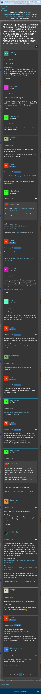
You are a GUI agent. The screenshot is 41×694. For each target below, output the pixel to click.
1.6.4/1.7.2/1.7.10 (10, 16)
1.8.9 (18, 16)
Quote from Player (14, 204)
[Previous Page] (11, 674)
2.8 (26, 14)
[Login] (34, 2)
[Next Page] (30, 674)
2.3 (14, 14)
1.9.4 (22, 16)
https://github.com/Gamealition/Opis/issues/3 (18, 128)
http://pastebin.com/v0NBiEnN (13, 289)
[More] (36, 60)
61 (20, 674)
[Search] (29, 2)
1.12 (34, 16)
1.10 (26, 16)
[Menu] (38, 2)
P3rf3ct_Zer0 (20, 581)
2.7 (23, 14)
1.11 (30, 16)
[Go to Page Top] (38, 691)
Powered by (20, 691)
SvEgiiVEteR (19, 232)
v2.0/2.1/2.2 (8, 14)
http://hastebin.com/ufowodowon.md (16, 412)
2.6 (20, 14)
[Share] (36, 46)
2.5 (17, 14)
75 (26, 674)
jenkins (28, 12)
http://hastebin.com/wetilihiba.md (15, 226)
